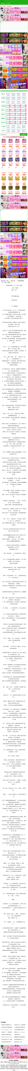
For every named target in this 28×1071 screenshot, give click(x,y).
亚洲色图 (7, 119)
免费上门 (3, 146)
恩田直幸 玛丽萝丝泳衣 (6, 1024)
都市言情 (7, 121)
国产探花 (7, 111)
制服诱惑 (23, 115)
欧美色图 (13, 119)
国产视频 (7, 105)
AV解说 (12, 105)
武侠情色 (7, 123)
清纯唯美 (13, 117)
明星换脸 (18, 111)
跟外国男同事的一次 (18, 1039)
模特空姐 (18, 109)
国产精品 (7, 113)
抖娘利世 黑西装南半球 (6, 1034)
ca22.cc (2, 1)
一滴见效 (3, 165)
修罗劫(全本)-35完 (18, 1041)
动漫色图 (18, 119)
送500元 (3, 183)
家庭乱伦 (13, 121)
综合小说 (23, 123)
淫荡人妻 (18, 121)
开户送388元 (3, 193)
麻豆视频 (18, 105)
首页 (7, 280)
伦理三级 (7, 107)
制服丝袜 (18, 117)
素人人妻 (13, 109)
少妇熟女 (23, 117)
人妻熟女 (7, 115)
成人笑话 (18, 123)
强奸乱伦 (18, 113)
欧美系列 (23, 107)
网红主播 (13, 111)
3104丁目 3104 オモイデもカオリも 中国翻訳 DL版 (12, 1037)
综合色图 (23, 119)
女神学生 (7, 109)
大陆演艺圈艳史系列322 (19, 1029)
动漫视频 (18, 107)
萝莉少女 (13, 115)
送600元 (3, 174)
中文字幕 (23, 105)
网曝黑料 (23, 111)
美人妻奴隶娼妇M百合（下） (7, 1041)
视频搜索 (23, 134)
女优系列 (13, 107)
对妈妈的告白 (17, 1034)
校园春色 (23, 121)
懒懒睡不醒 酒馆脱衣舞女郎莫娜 (21, 1037)
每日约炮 (3, 155)
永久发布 (8, 3)
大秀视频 (18, 115)
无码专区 (13, 113)
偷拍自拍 (7, 117)
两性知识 (13, 123)
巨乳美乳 (23, 113)
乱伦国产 (23, 109)
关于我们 (11, 1060)
